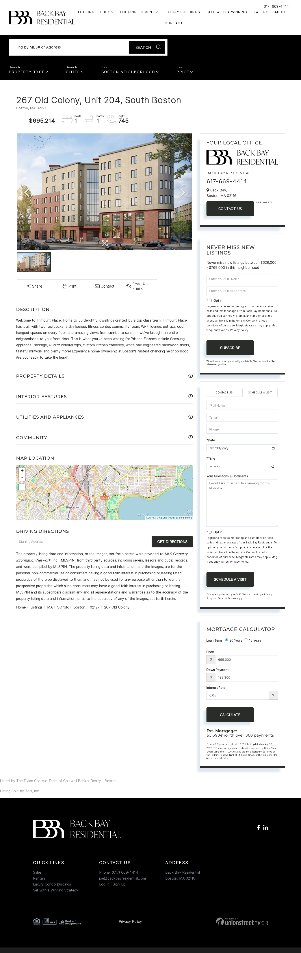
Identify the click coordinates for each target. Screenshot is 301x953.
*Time (210, 458)
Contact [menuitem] (174, 23)
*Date (210, 440)
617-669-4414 (226, 181)
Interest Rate (215, 687)
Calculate (230, 715)
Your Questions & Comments (227, 476)
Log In (104, 884)
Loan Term (214, 640)
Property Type (27, 72)
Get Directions (172, 541)
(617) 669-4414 (275, 6)
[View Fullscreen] (22, 487)
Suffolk (63, 607)
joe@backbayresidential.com (122, 878)
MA (50, 607)
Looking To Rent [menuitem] (137, 12)
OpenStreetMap (168, 517)
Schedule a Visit (260, 392)
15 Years (255, 640)
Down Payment (217, 670)
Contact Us (230, 208)
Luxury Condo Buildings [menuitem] (52, 884)
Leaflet (150, 517)
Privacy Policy (239, 330)
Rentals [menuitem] (39, 878)
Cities (73, 72)
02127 (95, 607)
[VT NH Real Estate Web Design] (230, 921)
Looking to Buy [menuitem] (94, 12)
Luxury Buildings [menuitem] (182, 12)
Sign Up (119, 884)
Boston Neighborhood (128, 72)
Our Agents (264, 202)
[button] (147, 47)
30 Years (236, 640)
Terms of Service (227, 598)
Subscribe (230, 348)
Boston (79, 607)
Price (183, 72)
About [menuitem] (281, 12)
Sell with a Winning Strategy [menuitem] (237, 12)
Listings (36, 607)
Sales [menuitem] (37, 872)
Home (21, 607)
